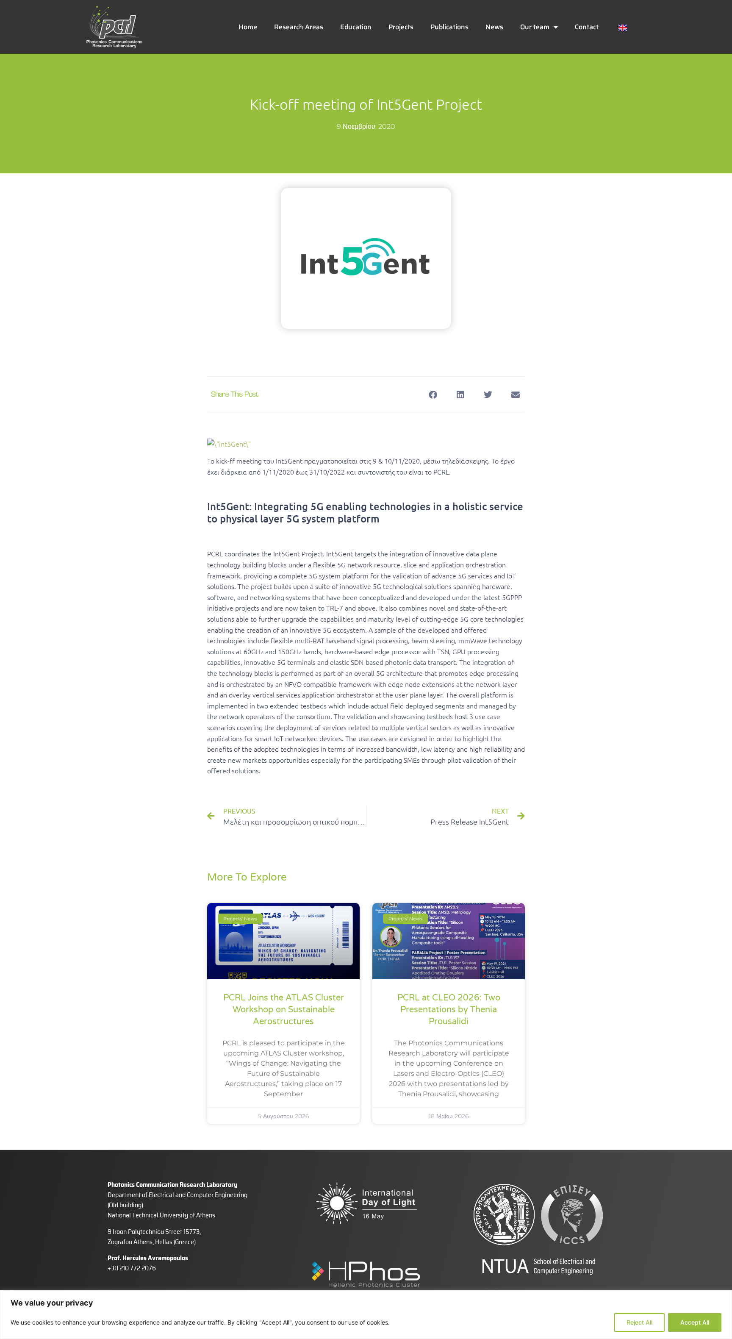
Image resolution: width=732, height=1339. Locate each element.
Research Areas (298, 27)
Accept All (694, 1322)
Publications (449, 27)
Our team (534, 27)
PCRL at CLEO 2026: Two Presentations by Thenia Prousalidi (448, 1010)
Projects (400, 27)
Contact (587, 27)
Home (247, 27)
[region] (366, 1314)
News (494, 27)
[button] (432, 394)
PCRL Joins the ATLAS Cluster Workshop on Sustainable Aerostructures (283, 1010)
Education (356, 27)
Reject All (639, 1322)
